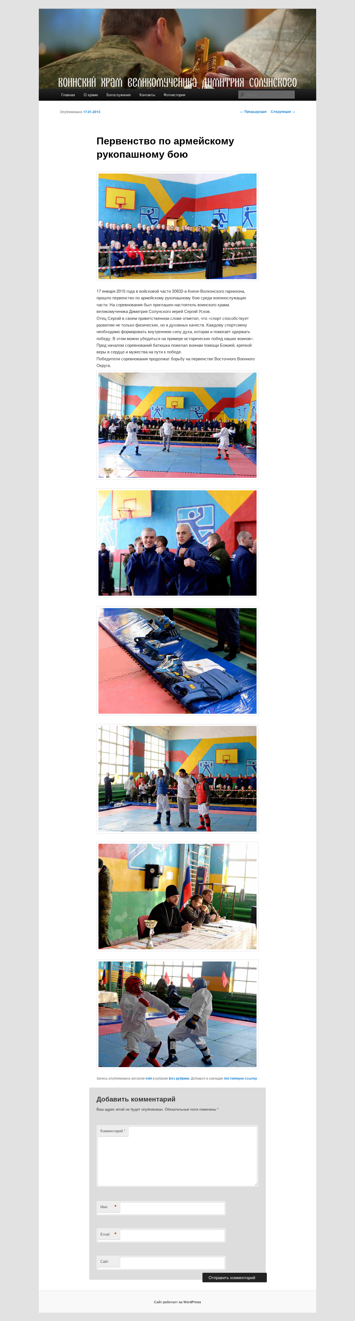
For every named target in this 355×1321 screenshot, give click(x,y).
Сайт (104, 1261)
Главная (68, 94)
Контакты (147, 94)
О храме (91, 94)
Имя (108, 1206)
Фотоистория (174, 94)
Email (108, 1234)
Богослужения (118, 94)
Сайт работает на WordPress (177, 1301)
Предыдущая (253, 111)
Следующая (283, 111)
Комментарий (112, 1130)
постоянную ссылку (240, 1078)
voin (148, 1078)
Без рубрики (179, 1078)
